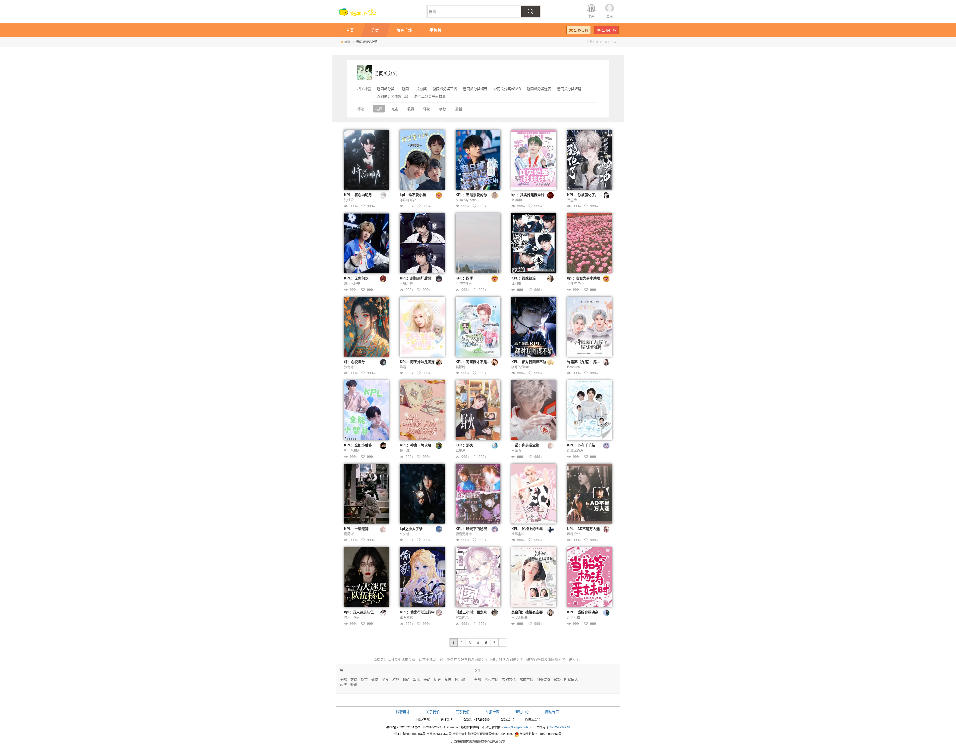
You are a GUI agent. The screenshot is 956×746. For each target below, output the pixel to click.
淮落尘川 (517, 533)
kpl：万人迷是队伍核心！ (364, 611)
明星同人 (571, 679)
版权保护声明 (470, 727)
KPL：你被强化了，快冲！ (588, 194)
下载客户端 (422, 719)
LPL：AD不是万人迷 (583, 528)
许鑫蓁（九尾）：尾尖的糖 (587, 361)
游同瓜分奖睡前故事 (430, 96)
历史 (437, 679)
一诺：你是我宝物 (525, 444)
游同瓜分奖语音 (475, 88)
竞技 (447, 679)
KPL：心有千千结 (581, 444)
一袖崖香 (406, 283)
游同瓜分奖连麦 (539, 88)
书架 (591, 15)
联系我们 (463, 711)
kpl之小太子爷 (411, 528)
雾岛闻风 (462, 617)
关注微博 (447, 719)
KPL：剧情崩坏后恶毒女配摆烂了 (426, 277)
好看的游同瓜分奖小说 (478, 659)
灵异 (385, 679)
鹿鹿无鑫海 (575, 450)
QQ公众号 (507, 719)
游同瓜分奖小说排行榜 (523, 659)
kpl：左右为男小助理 (583, 277)
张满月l (516, 199)
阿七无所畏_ (520, 617)
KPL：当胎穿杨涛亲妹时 (586, 611)
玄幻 (353, 679)
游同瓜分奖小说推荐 (396, 659)
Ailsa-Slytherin (466, 199)
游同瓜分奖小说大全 (563, 659)
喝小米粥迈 (352, 450)
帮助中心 (522, 711)
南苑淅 (516, 450)
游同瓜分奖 (385, 88)
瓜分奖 (421, 88)
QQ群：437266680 (477, 719)
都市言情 (526, 679)
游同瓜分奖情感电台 (392, 96)
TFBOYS (543, 679)
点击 (394, 108)
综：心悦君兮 (354, 361)
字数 (442, 108)
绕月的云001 (520, 366)
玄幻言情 (509, 679)
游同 (405, 88)
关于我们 (433, 711)
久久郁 (405, 533)
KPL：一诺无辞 (356, 528)
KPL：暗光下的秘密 (471, 528)
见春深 (460, 450)
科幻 (406, 679)
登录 (609, 15)
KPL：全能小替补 (358, 444)
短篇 (353, 684)
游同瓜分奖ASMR (507, 88)
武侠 (343, 684)
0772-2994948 (560, 727)
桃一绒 (405, 450)
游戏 (395, 679)
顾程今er (573, 533)
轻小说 (460, 679)
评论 (426, 108)
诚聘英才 (403, 711)
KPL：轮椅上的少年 (527, 528)
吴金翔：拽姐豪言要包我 (530, 611)
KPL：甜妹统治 (523, 277)
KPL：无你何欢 (356, 277)
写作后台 (609, 30)
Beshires (573, 366)
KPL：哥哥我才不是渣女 (475, 361)
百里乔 (572, 199)
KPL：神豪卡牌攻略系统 (419, 444)
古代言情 (491, 679)
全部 (343, 679)
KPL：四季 (464, 277)
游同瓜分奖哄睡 (569, 88)
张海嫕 (349, 366)
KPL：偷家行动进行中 (417, 611)
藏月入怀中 (352, 283)
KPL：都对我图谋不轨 (528, 361)
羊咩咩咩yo (408, 199)
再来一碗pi (351, 617)
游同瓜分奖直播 (445, 88)
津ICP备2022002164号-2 (403, 727)
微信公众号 (532, 719)
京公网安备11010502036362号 (540, 734)
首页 (347, 42)
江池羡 (516, 283)
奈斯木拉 (573, 617)
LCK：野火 (464, 444)
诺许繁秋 (406, 617)
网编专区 (552, 711)
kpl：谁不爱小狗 (413, 194)
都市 (364, 679)
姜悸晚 (460, 366)
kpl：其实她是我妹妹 (527, 194)
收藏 (410, 108)
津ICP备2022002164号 (410, 734)
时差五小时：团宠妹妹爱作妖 (478, 611)
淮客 (403, 366)
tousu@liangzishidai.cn (517, 727)
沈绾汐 (349, 199)
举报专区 (492, 711)
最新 (458, 108)
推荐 (378, 108)
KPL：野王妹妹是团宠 (417, 361)
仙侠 (374, 679)
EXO (557, 679)
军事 (416, 679)
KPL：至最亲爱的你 (471, 194)
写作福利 (581, 30)
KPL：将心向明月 (358, 194)
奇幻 (426, 679)
